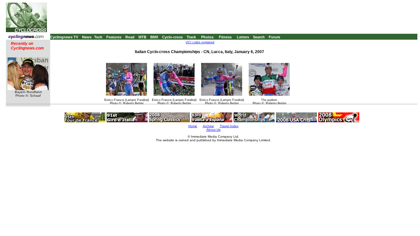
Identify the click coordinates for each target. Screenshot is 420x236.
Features (113, 37)
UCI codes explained (200, 42)
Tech (98, 37)
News (87, 37)
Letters (243, 37)
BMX (154, 37)
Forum (274, 37)
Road (130, 37)
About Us (213, 129)
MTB (142, 37)
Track (191, 37)
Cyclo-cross (172, 37)
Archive (208, 126)
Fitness (225, 37)
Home (192, 126)
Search (259, 37)
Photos (207, 37)
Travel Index (229, 126)
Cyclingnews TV (64, 37)
